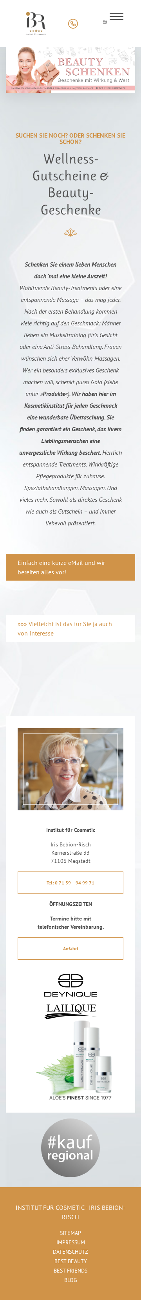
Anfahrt (70, 948)
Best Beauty (70, 1261)
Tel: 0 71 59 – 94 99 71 (70, 883)
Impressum (70, 1242)
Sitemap (70, 1232)
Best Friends (70, 1270)
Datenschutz (70, 1251)
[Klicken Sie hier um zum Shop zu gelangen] (89, 24)
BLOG (70, 1280)
